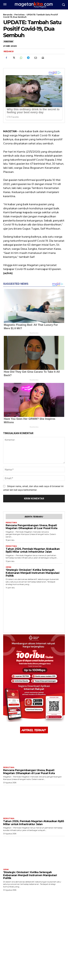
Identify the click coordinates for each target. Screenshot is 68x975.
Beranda (7, 14)
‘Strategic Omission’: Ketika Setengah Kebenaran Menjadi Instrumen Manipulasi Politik (32, 572)
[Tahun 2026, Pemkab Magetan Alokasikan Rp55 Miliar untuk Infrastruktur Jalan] (34, 801)
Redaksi (9, 51)
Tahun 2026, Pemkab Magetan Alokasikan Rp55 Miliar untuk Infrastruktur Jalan (33, 550)
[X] (13, 58)
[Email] (35, 58)
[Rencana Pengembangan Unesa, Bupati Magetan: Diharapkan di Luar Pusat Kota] (34, 749)
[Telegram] (28, 58)
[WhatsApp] (21, 58)
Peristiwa (19, 14)
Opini (8, 567)
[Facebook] (6, 58)
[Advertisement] (34, 610)
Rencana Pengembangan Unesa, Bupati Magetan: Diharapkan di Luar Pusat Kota (31, 527)
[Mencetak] (43, 58)
